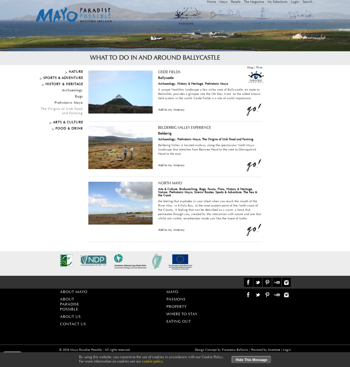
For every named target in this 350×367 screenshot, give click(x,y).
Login (295, 2)
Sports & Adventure (63, 78)
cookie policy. (153, 361)
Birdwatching (188, 189)
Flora (221, 189)
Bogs (79, 96)
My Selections (277, 2)
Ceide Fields (169, 72)
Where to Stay (182, 314)
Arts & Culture (68, 122)
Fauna (212, 189)
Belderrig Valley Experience (184, 128)
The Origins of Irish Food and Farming (62, 111)
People (235, 2)
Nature (76, 72)
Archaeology (72, 90)
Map (250, 67)
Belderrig (164, 133)
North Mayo (170, 183)
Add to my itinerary (171, 109)
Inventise (274, 349)
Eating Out (178, 322)
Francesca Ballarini (235, 349)
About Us (70, 317)
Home (211, 2)
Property (176, 307)
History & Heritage (64, 84)
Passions (175, 299)
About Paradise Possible (69, 304)
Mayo (223, 2)
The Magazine (254, 2)
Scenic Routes (204, 192)
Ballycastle (166, 78)
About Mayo (73, 292)
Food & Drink (69, 128)
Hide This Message (251, 360)
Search (307, 2)
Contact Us (73, 324)
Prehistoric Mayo (69, 103)
